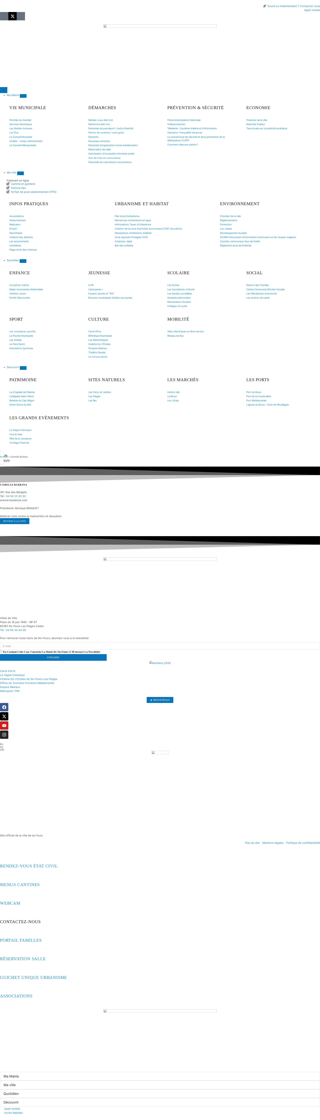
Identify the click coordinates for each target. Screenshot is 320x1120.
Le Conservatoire (97, 356)
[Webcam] (4, 894)
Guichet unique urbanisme (33, 977)
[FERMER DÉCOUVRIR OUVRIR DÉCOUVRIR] (23, 368)
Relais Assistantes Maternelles (26, 289)
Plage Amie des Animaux (23, 249)
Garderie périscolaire (178, 297)
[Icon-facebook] (4, 16)
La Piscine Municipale (21, 335)
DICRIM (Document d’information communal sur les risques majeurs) (258, 237)
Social (254, 272)
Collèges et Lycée (177, 306)
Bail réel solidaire (124, 245)
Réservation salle (23, 958)
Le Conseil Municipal (20, 136)
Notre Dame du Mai (20, 404)
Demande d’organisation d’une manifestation (113, 145)
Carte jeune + (95, 289)
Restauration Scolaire (179, 301)
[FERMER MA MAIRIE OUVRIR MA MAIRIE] (23, 96)
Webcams (14, 224)
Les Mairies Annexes (20, 128)
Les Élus (14, 132)
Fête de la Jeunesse (20, 438)
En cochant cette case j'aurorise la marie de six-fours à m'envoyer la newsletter (51, 651)
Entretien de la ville (230, 216)
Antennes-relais (123, 241)
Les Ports (257, 379)
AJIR (91, 285)
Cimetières (15, 245)
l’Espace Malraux (97, 348)
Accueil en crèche (19, 285)
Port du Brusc (254, 392)
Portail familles (21, 940)
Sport (16, 319)
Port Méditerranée (256, 400)
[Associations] (4, 987)
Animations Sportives (21, 348)
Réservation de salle (99, 149)
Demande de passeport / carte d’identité (110, 128)
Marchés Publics (255, 124)
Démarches (102, 107)
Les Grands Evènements (39, 417)
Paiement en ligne (18, 180)
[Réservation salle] (4, 950)
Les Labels (226, 228)
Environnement (240, 203)
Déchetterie (15, 233)
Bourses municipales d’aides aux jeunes (110, 297)
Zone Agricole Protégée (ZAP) (131, 237)
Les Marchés (182, 379)
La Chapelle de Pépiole (22, 392)
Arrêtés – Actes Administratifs (26, 141)
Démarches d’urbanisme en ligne (133, 220)
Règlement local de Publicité (235, 245)
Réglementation (228, 220)
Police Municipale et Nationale (183, 120)
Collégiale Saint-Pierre (21, 396)
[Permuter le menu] (3, 90)
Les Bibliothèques (98, 339)
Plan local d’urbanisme (127, 216)
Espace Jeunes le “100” (101, 293)
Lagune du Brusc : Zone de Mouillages (267, 404)
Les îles (92, 400)
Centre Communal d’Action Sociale (265, 289)
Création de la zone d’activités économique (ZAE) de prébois (148, 228)
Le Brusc (172, 396)
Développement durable (233, 233)
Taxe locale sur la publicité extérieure (266, 128)
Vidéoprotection (176, 124)
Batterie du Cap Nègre (21, 400)
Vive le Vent (15, 434)
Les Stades (15, 339)
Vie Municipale (27, 107)
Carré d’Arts (94, 331)
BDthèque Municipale (100, 335)
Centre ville (173, 392)
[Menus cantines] (4, 875)
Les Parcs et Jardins (99, 392)
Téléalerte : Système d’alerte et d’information (192, 128)
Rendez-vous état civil (29, 866)
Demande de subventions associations (110, 162)
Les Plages (94, 396)
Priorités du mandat (20, 120)
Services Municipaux (20, 124)
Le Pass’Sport (17, 344)
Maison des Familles (257, 285)
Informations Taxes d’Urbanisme (133, 224)
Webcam (10, 903)
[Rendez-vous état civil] (4, 857)
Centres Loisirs (17, 293)
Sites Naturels (106, 379)
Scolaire (178, 272)
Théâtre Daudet (97, 352)
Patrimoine (23, 379)
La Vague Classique (20, 430)
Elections (93, 136)
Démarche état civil (99, 124)
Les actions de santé (258, 297)
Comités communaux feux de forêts (240, 241)
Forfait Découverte (19, 297)
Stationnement (17, 220)
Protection (226, 224)
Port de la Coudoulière (258, 396)
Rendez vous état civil (100, 120)
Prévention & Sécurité (195, 107)
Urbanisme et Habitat (142, 203)
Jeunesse (99, 272)
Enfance (19, 272)
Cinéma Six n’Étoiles (99, 344)
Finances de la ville (256, 120)
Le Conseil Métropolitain (22, 145)
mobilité (178, 319)
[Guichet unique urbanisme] (4, 968)
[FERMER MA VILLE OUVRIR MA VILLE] (20, 173)
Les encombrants (19, 241)
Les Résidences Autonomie (261, 293)
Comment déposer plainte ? (182, 144)
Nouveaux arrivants (99, 141)
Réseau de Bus (175, 335)
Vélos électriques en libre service (185, 331)
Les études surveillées (179, 293)
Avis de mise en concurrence (104, 157)
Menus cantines (20, 884)
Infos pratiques (28, 203)
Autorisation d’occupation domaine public (111, 153)
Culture (98, 319)
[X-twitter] (12, 16)
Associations (16, 216)
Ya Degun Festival (19, 442)
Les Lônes (173, 400)
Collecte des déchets (21, 237)
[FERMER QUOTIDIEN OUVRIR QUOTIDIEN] (23, 261)
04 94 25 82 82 (16, 496)
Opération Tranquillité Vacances (184, 132)
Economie (258, 107)
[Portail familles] (4, 931)
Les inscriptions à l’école (180, 289)
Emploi (13, 228)
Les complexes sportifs (22, 331)
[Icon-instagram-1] (21, 16)
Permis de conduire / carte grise (106, 132)
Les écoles (173, 285)
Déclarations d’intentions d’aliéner (133, 233)
